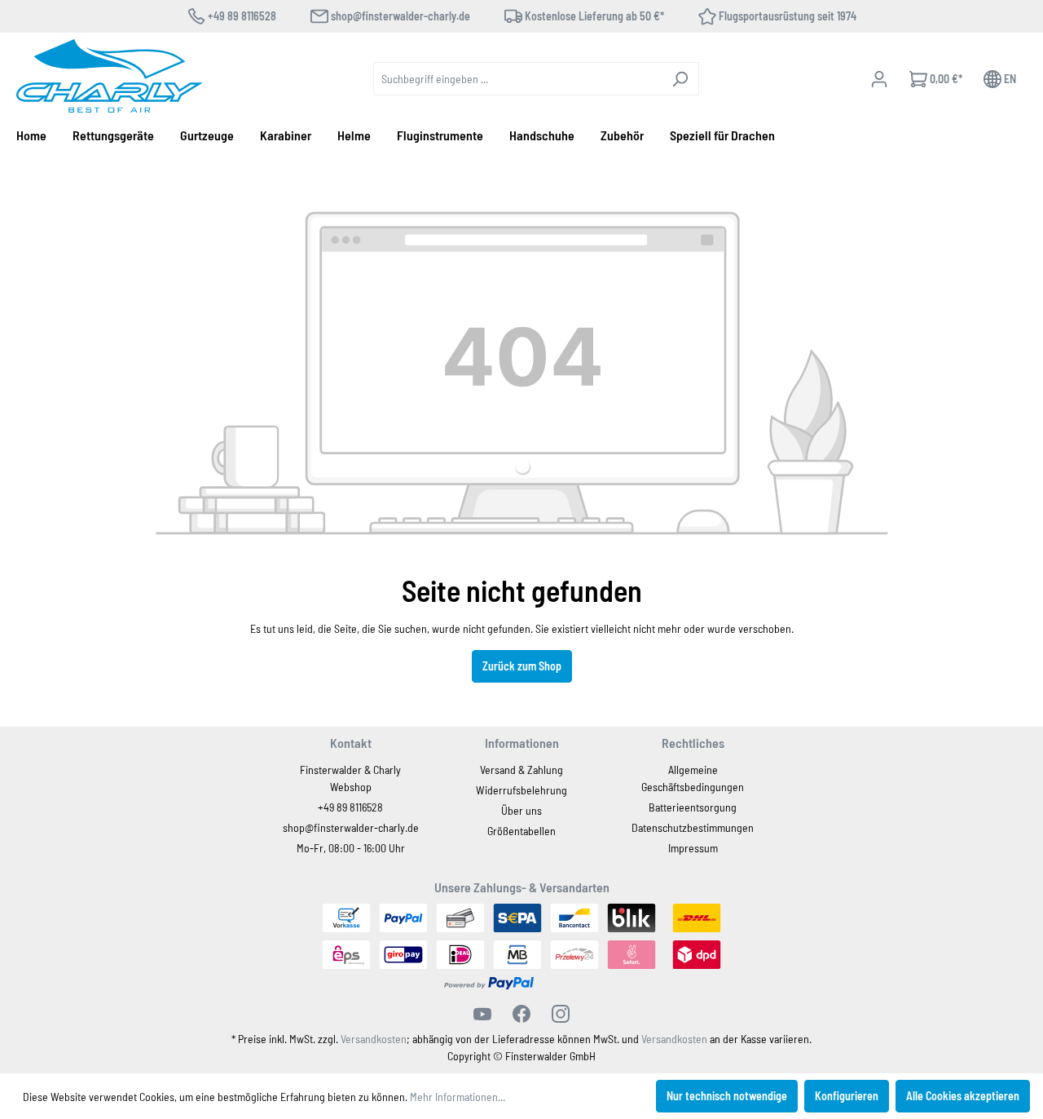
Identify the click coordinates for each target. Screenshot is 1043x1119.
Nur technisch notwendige (727, 1096)
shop (294, 827)
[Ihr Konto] (879, 79)
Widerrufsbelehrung (521, 790)
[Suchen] (680, 78)
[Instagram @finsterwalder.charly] (560, 1013)
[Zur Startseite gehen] (109, 76)
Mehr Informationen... (457, 1097)
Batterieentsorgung (693, 807)
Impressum (693, 848)
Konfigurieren (846, 1096)
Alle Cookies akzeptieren (962, 1096)
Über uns (521, 810)
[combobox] (517, 78)
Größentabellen (521, 831)
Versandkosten (374, 1039)
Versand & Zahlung (521, 769)
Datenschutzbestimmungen (693, 827)
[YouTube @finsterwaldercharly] (482, 1013)
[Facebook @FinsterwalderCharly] (521, 1013)
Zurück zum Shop (521, 666)
